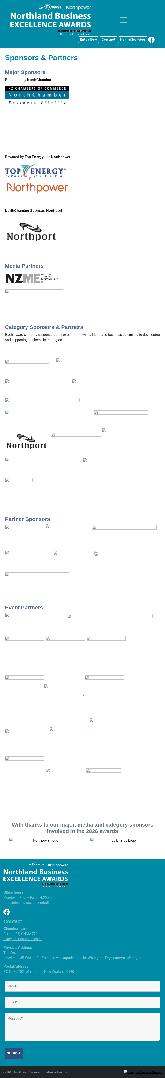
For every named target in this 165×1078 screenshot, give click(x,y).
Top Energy (34, 157)
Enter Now (88, 39)
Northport (54, 210)
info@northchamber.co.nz (22, 939)
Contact (108, 39)
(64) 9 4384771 (26, 934)
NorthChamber (132, 39)
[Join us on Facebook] (151, 39)
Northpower (60, 157)
